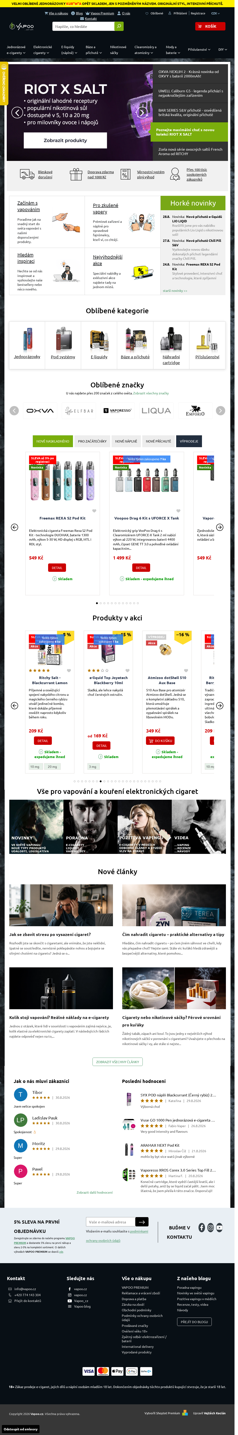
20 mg (45, 766)
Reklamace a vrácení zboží (141, 1293)
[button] (14, 113)
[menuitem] (17, 49)
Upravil (209, 1413)
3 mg (85, 766)
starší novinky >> (175, 290)
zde (61, 1251)
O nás (126, 13)
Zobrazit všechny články (117, 1062)
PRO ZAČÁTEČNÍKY (92, 441)
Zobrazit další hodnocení (95, 1192)
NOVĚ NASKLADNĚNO (52, 441)
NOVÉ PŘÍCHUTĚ (158, 441)
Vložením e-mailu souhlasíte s (117, 1235)
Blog (79, 13)
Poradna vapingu (189, 1287)
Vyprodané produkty (137, 1352)
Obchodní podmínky (136, 1310)
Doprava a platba (134, 1299)
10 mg (28, 766)
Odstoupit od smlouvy (21, 1429)
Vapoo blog (82, 1306)
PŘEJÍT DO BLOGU (194, 1322)
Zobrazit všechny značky (151, 393)
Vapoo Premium (102, 13)
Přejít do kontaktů (27, 1300)
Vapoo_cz (81, 1300)
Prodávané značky (135, 1325)
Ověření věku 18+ (135, 1331)
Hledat (119, 26)
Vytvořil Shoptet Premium (162, 1413)
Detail (57, 568)
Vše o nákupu (58, 13)
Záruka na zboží (133, 1304)
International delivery (138, 1346)
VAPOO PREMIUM (135, 1287)
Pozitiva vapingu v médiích (196, 1299)
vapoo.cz (80, 1289)
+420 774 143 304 (27, 1295)
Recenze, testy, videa (192, 1304)
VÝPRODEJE (189, 441)
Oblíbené (157, 13)
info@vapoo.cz (25, 1289)
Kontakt (91, 18)
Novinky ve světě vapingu (195, 1293)
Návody (182, 1310)
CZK (214, 13)
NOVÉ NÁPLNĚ (126, 441)
